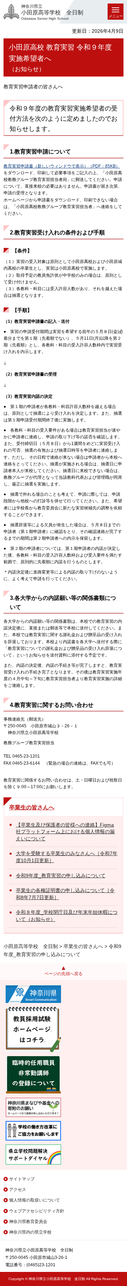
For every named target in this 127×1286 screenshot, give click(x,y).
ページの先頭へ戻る (63, 973)
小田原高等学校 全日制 (31, 946)
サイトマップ (22, 1179)
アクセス (17, 1189)
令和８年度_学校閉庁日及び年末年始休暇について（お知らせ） (66, 915)
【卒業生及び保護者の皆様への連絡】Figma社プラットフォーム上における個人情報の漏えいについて (65, 831)
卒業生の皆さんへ (31, 807)
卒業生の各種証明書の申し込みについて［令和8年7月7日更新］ (65, 893)
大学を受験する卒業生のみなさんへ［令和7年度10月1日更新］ (66, 857)
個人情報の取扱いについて (34, 1200)
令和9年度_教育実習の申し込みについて (60, 875)
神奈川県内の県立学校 (30, 1232)
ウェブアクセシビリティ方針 (36, 1211)
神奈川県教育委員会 (28, 1221)
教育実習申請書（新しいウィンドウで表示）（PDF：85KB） (62, 166)
